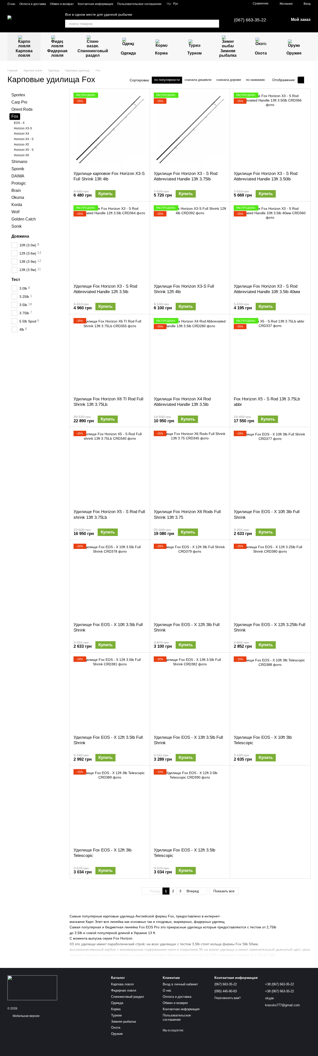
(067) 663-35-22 (250, 20)
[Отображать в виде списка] (307, 80)
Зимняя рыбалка (228, 53)
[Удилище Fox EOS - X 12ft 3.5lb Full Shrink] (110, 693)
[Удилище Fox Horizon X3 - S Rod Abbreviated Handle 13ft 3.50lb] (270, 130)
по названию (255, 80)
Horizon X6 (21, 155)
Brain (16, 190)
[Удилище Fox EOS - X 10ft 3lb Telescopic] (270, 693)
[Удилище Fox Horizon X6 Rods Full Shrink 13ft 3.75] (190, 468)
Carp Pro (19, 102)
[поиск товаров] (215, 24)
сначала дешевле (198, 80)
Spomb (17, 169)
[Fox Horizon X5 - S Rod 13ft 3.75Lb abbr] (270, 355)
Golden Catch (23, 219)
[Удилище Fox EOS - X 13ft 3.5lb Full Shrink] (190, 693)
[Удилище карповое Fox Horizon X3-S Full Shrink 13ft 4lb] (110, 130)
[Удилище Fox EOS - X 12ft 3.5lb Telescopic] (190, 806)
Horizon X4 (21, 133)
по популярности (167, 80)
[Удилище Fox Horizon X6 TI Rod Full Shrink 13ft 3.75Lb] (110, 355)
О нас (11, 4)
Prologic (18, 183)
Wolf (15, 212)
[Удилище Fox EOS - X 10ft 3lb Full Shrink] (270, 468)
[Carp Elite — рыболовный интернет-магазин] (32, 987)
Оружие (294, 53)
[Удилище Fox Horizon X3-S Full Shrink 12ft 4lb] (190, 242)
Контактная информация (95, 4)
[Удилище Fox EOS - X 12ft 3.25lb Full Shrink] (270, 581)
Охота (261, 53)
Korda (16, 205)
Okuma (17, 197)
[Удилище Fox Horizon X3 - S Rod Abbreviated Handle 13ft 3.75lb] (190, 130)
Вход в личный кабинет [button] (180, 984)
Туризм (194, 53)
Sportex (18, 95)
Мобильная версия (26, 1016)
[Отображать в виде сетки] (301, 80)
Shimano (19, 161)
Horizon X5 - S (24, 150)
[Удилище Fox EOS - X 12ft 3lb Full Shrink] (190, 581)
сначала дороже (228, 80)
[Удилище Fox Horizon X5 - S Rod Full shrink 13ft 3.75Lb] (110, 468)
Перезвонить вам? (227, 998)
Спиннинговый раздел (93, 53)
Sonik (16, 226)
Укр (168, 3)
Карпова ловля (24, 53)
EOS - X (19, 123)
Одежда (128, 53)
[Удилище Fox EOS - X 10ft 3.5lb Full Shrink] (110, 581)
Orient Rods (22, 109)
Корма (161, 53)
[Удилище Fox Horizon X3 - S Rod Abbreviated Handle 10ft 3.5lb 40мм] (270, 242)
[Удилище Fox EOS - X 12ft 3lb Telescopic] (110, 806)
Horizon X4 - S (24, 139)
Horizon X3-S (23, 128)
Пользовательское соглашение (139, 4)
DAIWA (17, 176)
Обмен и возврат (62, 4)
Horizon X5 (21, 144)
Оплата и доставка (32, 4)
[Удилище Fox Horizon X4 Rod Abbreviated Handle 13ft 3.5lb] (190, 355)
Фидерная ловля (57, 53)
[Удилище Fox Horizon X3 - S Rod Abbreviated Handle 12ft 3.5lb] (110, 242)
